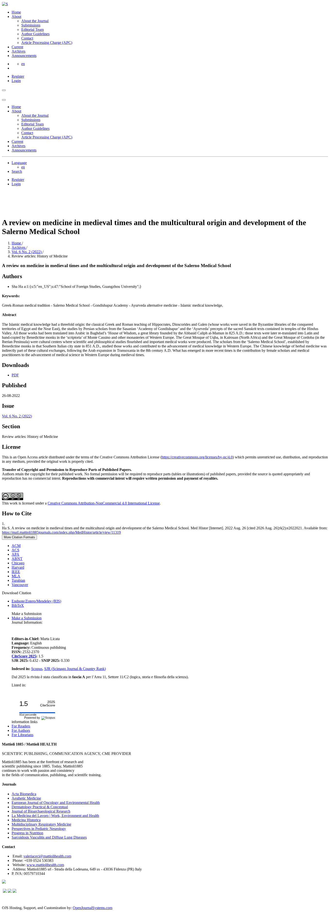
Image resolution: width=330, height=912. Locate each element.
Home (16, 12)
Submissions (30, 25)
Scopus (36, 669)
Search (17, 171)
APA (15, 554)
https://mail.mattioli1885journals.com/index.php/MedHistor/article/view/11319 (61, 532)
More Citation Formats (19, 537)
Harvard (18, 567)
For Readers (21, 726)
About (16, 16)
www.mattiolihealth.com (45, 865)
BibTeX (18, 605)
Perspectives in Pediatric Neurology (39, 829)
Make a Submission (27, 618)
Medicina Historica (26, 820)
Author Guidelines (35, 34)
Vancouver (20, 585)
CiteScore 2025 (24, 656)
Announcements (24, 56)
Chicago (18, 563)
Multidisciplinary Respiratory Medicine (41, 824)
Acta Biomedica (24, 794)
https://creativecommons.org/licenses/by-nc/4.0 (197, 457)
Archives (18, 51)
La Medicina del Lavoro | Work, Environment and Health (55, 816)
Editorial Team (32, 30)
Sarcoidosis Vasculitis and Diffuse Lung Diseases (49, 837)
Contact (27, 38)
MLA (16, 576)
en (23, 64)
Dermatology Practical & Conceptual (40, 807)
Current (17, 47)
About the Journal (35, 21)
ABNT (17, 559)
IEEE (16, 572)
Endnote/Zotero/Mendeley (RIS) (36, 601)
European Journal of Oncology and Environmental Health (56, 803)
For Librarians (22, 735)
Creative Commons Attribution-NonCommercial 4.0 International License (104, 503)
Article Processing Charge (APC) (46, 43)
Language (19, 163)
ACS (15, 550)
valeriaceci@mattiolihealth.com (47, 856)
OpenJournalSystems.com (92, 908)
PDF (15, 375)
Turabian (18, 580)
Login (16, 81)
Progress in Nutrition (27, 833)
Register (18, 76)
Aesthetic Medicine (26, 798)
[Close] (4, 100)
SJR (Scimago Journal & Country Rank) (75, 669)
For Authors (21, 730)
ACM (16, 546)
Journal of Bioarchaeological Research (41, 811)
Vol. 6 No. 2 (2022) (27, 252)
